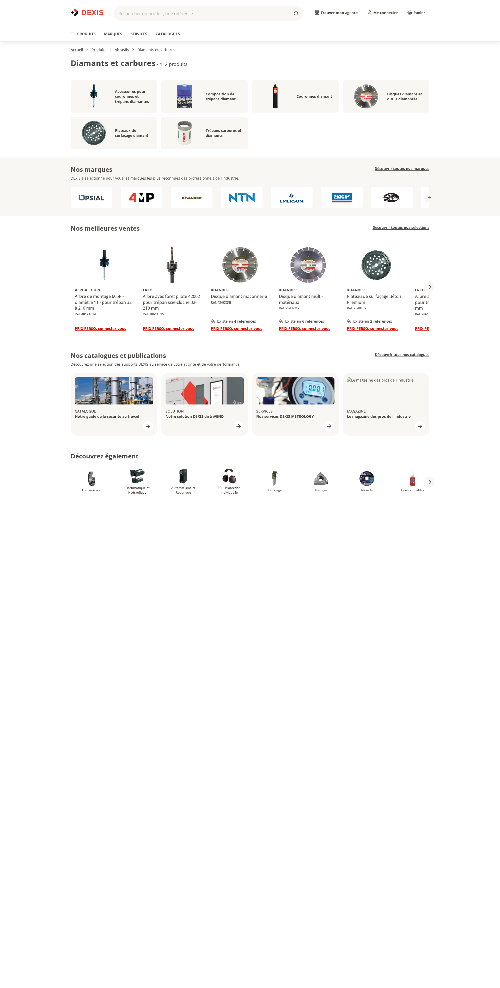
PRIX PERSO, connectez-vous (100, 328)
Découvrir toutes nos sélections (401, 227)
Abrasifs (122, 49)
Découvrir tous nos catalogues (402, 354)
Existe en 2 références (372, 321)
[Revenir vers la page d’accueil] (87, 12)
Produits (99, 49)
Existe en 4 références (236, 321)
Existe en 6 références (304, 321)
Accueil (77, 49)
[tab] (83, 34)
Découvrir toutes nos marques (402, 168)
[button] (208, 13)
